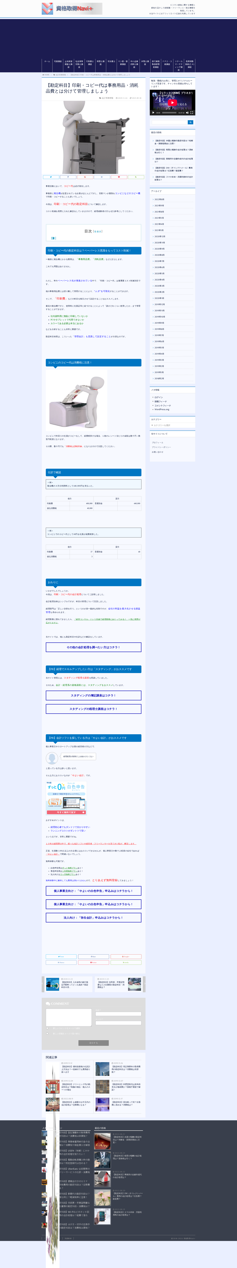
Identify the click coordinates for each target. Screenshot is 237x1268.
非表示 (97, 231)
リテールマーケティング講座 (179, 65)
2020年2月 (159, 292)
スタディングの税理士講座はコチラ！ (94, 708)
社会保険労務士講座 (79, 64)
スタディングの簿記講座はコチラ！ (93, 695)
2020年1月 (159, 298)
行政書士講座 (90, 63)
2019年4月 (159, 354)
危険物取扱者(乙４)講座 (189, 64)
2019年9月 (159, 323)
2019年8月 (159, 329)
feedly (126, 962)
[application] (172, 102)
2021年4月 (159, 224)
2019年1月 (159, 372)
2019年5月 (159, 348)
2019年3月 (159, 360)
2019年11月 (160, 310)
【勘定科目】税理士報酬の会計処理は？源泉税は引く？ (174, 151)
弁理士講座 (145, 63)
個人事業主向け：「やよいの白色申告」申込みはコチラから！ (93, 890)
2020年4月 (160, 280)
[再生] (153, 112)
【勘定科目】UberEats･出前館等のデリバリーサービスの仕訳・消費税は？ (72, 1172)
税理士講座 (101, 63)
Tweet (62, 956)
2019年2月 (159, 366)
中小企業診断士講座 (134, 64)
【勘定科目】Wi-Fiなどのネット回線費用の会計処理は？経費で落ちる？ (72, 1215)
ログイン (159, 397)
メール (99, 1019)
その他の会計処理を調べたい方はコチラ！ (94, 647)
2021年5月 (159, 218)
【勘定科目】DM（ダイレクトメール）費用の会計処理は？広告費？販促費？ (174, 169)
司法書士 (111, 61)
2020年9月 (160, 249)
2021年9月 (159, 205)
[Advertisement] (118, 38)
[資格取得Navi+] (72, 9)
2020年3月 (159, 286)
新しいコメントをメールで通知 (66, 1028)
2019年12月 (160, 304)
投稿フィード (161, 401)
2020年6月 (160, 267)
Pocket (94, 962)
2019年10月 (160, 317)
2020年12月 (160, 236)
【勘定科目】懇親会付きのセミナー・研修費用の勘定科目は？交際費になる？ (72, 1185)
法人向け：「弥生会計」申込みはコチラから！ (93, 917)
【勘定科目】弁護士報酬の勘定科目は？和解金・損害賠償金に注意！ (174, 142)
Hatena (62, 962)
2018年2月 (159, 378)
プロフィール (157, 443)
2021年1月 (159, 230)
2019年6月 (159, 341)
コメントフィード (163, 405)
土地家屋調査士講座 (68, 64)
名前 (98, 1010)
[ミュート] (187, 112)
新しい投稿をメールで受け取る (66, 1033)
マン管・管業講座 (123, 63)
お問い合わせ (157, 452)
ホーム (47, 61)
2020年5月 (159, 273)
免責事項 (68, 1239)
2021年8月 (159, 212)
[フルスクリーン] (191, 112)
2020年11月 (160, 243)
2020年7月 (159, 261)
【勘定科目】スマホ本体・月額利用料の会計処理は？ (174, 178)
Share (94, 956)
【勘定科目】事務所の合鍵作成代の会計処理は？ (174, 160)
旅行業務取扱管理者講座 (156, 64)
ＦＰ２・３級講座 (167, 63)
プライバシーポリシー (161, 447)
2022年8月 (159, 199)
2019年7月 (159, 335)
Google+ (126, 956)
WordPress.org (162, 409)
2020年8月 (160, 255)
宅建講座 (58, 61)
